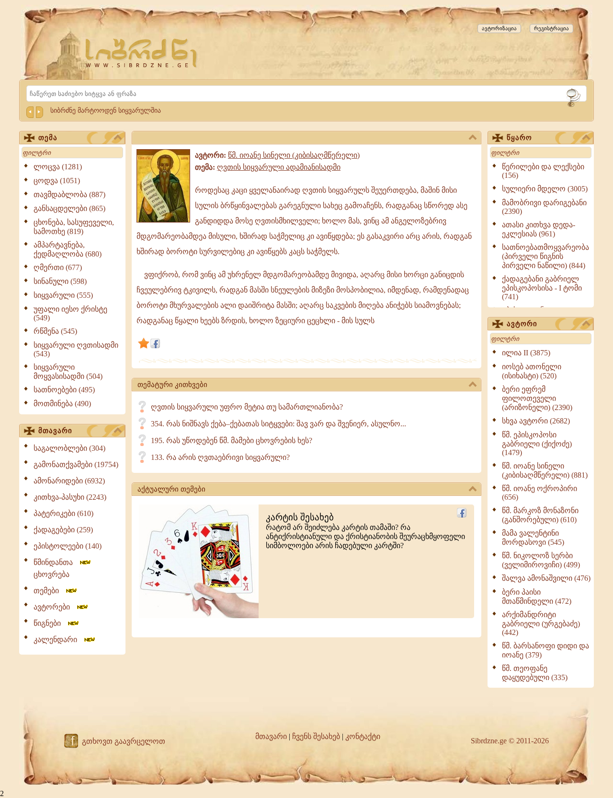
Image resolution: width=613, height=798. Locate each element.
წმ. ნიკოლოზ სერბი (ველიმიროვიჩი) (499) (541, 560)
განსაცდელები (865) (69, 208)
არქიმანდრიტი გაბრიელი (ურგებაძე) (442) (541, 623)
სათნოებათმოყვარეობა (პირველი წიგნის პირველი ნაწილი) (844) (545, 256)
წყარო (519, 137)
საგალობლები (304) (69, 448)
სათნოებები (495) (64, 390)
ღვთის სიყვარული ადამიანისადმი (279, 167)
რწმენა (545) (55, 331)
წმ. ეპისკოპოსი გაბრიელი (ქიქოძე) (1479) (537, 444)
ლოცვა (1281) (58, 167)
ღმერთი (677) (58, 267)
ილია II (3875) (526, 353)
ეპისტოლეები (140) (68, 546)
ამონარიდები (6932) (69, 481)
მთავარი (55, 430)
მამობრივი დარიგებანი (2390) (544, 207)
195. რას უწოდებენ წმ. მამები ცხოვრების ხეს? (231, 440)
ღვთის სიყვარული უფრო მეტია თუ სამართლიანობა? (247, 407)
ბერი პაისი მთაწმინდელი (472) (536, 596)
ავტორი (522, 324)
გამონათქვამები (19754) (76, 464)
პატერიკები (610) (63, 513)
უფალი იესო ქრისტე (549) (70, 313)
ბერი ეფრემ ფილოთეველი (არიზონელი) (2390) (537, 398)
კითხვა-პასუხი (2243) (70, 497)
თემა (47, 137)
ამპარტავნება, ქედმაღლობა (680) (68, 249)
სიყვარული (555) (63, 295)
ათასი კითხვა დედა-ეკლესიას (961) (538, 229)
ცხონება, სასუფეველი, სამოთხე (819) (74, 226)
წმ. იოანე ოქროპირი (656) (539, 492)
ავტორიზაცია (499, 28)
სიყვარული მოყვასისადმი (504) (68, 371)
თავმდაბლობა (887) (69, 194)
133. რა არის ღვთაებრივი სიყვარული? (220, 457)
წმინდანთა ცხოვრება (56, 568)
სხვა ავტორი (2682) (536, 421)
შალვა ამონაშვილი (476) (546, 578)
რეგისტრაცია (551, 28)
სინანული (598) (60, 281)
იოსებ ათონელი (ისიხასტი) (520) (531, 371)
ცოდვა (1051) (57, 180)
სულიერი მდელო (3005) (545, 189)
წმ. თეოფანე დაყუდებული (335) (535, 672)
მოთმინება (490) (62, 403)
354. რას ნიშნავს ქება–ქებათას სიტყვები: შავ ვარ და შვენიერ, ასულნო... (278, 424)
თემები (49, 591)
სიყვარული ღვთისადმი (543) (76, 349)
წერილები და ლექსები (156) (543, 171)
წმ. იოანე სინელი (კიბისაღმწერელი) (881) (545, 470)
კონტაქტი (362, 736)
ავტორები (55, 607)
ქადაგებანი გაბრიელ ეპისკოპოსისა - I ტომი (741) (542, 288)
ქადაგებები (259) (63, 530)
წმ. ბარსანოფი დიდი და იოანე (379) (545, 650)
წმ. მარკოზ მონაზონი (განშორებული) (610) (540, 515)
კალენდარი (58, 639)
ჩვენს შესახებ (316, 736)
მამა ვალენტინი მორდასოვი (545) (533, 537)
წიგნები (50, 623)
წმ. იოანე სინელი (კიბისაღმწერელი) (294, 155)
